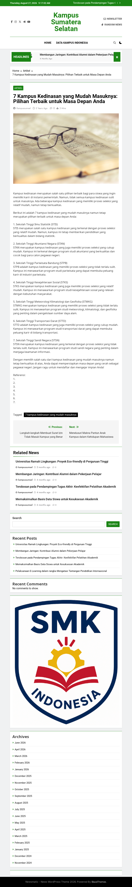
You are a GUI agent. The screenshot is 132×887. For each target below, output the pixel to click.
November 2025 (23, 782)
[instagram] (16, 22)
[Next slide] (120, 3)
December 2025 (23, 776)
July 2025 (20, 809)
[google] (24, 22)
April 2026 (20, 749)
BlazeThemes (99, 881)
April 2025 (20, 829)
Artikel (18, 88)
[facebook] (12, 22)
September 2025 (23, 796)
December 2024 (23, 856)
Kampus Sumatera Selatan (66, 22)
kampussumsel (24, 108)
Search (17, 518)
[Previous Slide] (115, 3)
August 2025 (21, 802)
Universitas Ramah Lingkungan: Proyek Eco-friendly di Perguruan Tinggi (62, 461)
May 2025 (20, 822)
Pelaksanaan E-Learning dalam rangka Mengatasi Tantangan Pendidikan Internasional (61, 571)
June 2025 (20, 816)
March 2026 (21, 756)
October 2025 (22, 789)
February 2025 (22, 842)
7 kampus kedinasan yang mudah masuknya (50, 414)
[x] (20, 22)
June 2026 (20, 742)
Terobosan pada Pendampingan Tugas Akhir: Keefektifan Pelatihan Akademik (93, 3)
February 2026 (22, 762)
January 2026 (22, 769)
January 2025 (22, 849)
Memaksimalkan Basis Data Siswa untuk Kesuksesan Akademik (57, 499)
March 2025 (21, 836)
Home (47, 42)
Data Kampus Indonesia (72, 42)
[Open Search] (114, 42)
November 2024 (23, 862)
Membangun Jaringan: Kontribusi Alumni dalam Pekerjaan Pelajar (66, 54)
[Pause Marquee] (117, 57)
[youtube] (28, 22)
